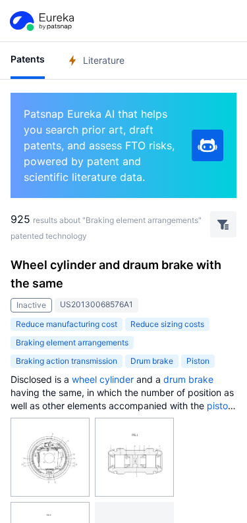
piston (220, 405)
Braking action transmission (66, 361)
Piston (197, 361)
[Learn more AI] (207, 145)
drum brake (188, 379)
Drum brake (151, 361)
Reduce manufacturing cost (66, 324)
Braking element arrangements (72, 342)
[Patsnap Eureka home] (41, 21)
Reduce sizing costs (167, 324)
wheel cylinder (103, 379)
